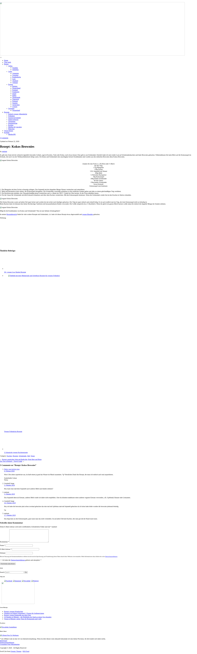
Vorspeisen (11, 121)
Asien (10, 71)
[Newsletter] (26, 581)
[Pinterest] (35, 581)
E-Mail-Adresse (5, 549)
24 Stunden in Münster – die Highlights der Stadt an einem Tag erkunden (27, 617)
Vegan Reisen (8, 131)
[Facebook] (8, 581)
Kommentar (4, 542)
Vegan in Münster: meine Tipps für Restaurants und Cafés (22, 619)
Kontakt (6, 132)
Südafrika (15, 70)
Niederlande (16, 97)
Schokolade (22, 456)
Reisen (6, 64)
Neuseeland (16, 110)
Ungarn (14, 107)
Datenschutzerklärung (111, 556)
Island (14, 94)
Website (2, 553)
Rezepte (6, 112)
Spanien (15, 103)
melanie (4, 151)
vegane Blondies (87, 214)
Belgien (14, 86)
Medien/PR (12, 134)
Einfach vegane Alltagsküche (17, 114)
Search (2, 572)
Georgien (15, 75)
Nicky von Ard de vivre (11, 469)
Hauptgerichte (12, 123)
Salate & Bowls (13, 119)
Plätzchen (11, 129)
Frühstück (11, 116)
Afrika (10, 66)
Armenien (15, 73)
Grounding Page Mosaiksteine (10, 644)
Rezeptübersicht (12, 214)
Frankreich (15, 92)
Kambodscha (16, 77)
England (15, 90)
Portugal (15, 101)
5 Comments (4, 138)
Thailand (15, 81)
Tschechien (16, 105)
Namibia (15, 68)
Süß (28, 456)
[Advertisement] (61, 233)
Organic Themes (16, 651)
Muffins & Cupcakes (15, 127)
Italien (14, 95)
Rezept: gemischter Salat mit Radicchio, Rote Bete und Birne (22, 459)
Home (6, 60)
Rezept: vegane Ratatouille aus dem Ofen (17, 615)
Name (2, 545)
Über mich (7, 62)
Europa (10, 84)
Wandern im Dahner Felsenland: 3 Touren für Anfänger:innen (24, 613)
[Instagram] (17, 581)
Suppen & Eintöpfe (14, 118)
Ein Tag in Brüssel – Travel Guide (11, 461)
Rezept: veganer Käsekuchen (13, 611)
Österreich (15, 99)
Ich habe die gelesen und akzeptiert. (21, 560)
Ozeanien (11, 108)
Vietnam (15, 82)
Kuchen (10, 125)
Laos (13, 79)
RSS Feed (26, 651)
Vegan (33, 456)
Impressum (3, 641)
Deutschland (16, 88)
